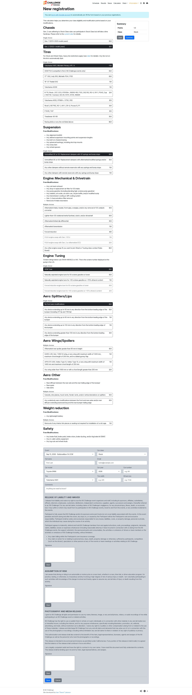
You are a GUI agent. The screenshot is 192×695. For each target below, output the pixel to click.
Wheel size (127, 476)
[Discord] (147, 3)
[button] (146, 691)
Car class (100, 450)
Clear (120, 38)
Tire (46, 476)
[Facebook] (143, 3)
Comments (49, 485)
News (110, 3)
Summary (129, 38)
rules (88, 56)
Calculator (117, 3)
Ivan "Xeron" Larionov (63, 692)
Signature (48, 545)
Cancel (57, 680)
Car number (127, 467)
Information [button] (133, 3)
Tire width (100, 476)
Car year (100, 467)
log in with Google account (61, 15)
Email (99, 459)
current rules (68, 34)
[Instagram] (140, 3)
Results (103, 3)
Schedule (95, 3)
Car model (48, 467)
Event (47, 450)
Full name (48, 459)
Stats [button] (124, 3)
